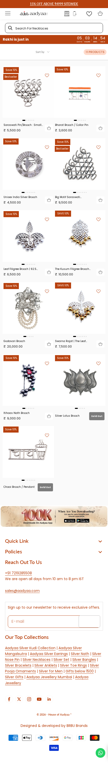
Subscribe (89, 621)
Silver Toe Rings (73, 665)
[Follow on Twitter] (19, 699)
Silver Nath (80, 653)
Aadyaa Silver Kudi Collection (30, 647)
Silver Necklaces (36, 659)
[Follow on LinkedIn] (49, 699)
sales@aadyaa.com (22, 590)
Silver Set (61, 659)
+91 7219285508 (18, 573)
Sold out (96, 416)
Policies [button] (13, 551)
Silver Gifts (14, 676)
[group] (54, 516)
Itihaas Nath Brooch (17, 413)
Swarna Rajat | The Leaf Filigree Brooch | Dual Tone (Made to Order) (72, 341)
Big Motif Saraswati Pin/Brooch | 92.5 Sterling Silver (71, 197)
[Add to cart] (49, 128)
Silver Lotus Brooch (67, 415)
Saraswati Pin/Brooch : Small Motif (22, 125)
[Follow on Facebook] (9, 699)
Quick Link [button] (16, 541)
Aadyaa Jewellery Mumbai (49, 676)
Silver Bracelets (18, 665)
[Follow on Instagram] (29, 699)
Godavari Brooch (14, 341)
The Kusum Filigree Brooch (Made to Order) (72, 269)
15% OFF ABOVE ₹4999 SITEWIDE (54, 4)
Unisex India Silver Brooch (20, 197)
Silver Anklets (45, 665)
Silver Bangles (84, 659)
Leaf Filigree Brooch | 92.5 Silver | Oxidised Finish (20, 269)
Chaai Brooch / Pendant (19, 487)
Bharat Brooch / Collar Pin (71, 125)
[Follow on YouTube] (39, 699)
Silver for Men (51, 671)
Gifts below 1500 (80, 671)
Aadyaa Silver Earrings (49, 653)
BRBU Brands (77, 725)
